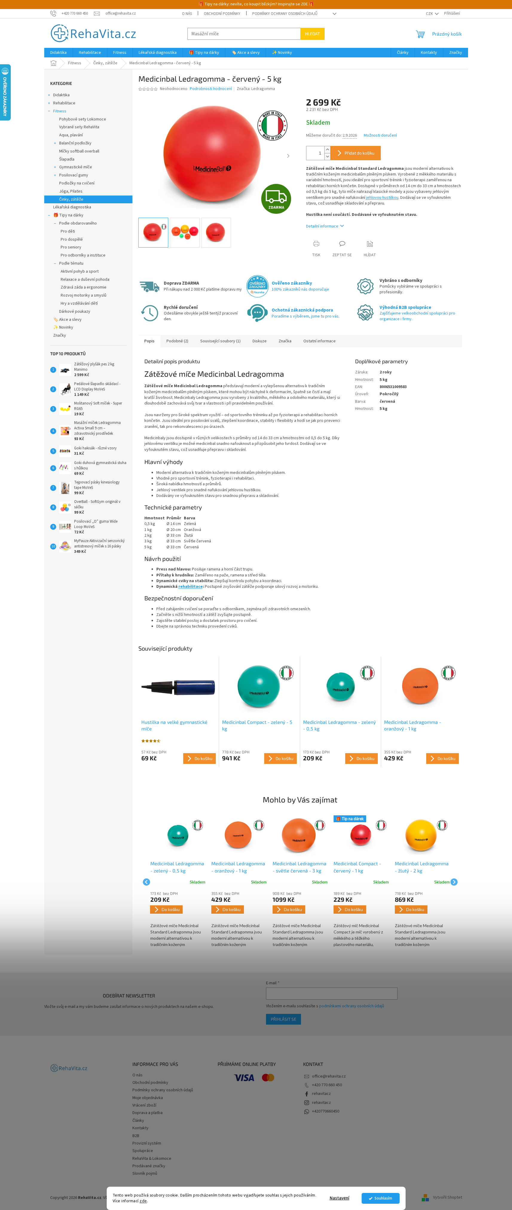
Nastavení (339, 1198)
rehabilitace (190, 587)
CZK (430, 13)
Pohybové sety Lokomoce (82, 119)
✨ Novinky (63, 327)
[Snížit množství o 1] (327, 156)
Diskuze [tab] (260, 341)
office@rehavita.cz (329, 1076)
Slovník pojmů (144, 1174)
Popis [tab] (149, 341)
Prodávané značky (148, 1166)
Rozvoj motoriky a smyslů (83, 295)
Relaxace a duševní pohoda (85, 280)
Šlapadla (66, 159)
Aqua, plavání (71, 135)
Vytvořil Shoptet (447, 1198)
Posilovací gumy (73, 175)
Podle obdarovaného (78, 223)
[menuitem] (58, 52)
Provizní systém (146, 1143)
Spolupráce (142, 1151)
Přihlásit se (283, 1019)
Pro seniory (71, 247)
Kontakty (140, 1128)
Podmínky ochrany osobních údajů (284, 13)
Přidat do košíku (360, 152)
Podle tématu (71, 263)
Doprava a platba (147, 1113)
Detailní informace (322, 226)
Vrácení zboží (144, 1105)
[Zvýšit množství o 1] (327, 149)
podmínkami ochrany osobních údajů (351, 1006)
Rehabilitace (64, 103)
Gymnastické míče (75, 167)
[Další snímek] (288, 156)
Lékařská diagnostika (72, 207)
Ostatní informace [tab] (319, 341)
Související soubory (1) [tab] (220, 341)
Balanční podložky (75, 143)
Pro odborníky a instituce (83, 255)
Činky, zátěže (71, 199)
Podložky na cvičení (76, 183)
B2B (135, 1136)
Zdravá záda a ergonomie (83, 287)
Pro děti (68, 231)
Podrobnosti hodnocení (211, 89)
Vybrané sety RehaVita (79, 127)
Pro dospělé (72, 239)
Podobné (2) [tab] (177, 341)
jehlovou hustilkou (381, 198)
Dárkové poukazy (74, 312)
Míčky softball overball (79, 151)
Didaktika (61, 95)
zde (143, 1201)
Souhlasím (383, 1198)
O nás (187, 13)
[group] (178, 882)
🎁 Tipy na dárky (68, 215)
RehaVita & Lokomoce (151, 1159)
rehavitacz (321, 1094)
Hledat (312, 33)
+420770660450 (325, 1111)
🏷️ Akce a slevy (67, 320)
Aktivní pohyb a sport (80, 271)
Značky (59, 335)
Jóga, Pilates (70, 191)
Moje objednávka (147, 1098)
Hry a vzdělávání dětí (79, 303)
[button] (178, 920)
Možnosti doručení (380, 135)
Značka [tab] (285, 341)
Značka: (256, 89)
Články (138, 1121)
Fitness (59, 111)
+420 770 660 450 (327, 1085)
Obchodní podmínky (222, 13)
